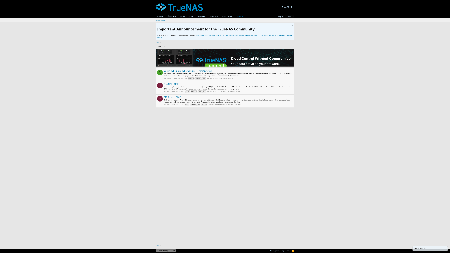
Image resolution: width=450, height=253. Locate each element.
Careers (239, 16)
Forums (159, 16)
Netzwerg (167, 78)
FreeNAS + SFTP (171, 84)
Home (288, 251)
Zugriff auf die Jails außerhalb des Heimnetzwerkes (188, 70)
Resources (214, 16)
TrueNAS (285, 7)
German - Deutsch (226, 78)
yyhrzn (166, 91)
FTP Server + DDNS (172, 97)
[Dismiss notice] (292, 25)
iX (291, 7)
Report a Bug (227, 16)
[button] (164, 16)
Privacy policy (274, 251)
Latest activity (161, 20)
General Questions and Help (230, 91)
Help (282, 251)
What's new (171, 16)
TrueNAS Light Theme (166, 251)
